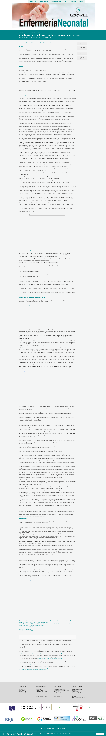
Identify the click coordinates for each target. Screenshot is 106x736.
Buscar (66, 1)
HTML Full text (82, 48)
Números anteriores (44, 1)
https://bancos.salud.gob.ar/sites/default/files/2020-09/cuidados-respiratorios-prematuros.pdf (41, 653)
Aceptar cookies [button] (100, 733)
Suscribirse (73, 1)
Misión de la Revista (22, 690)
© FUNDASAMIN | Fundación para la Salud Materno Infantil (56, 730)
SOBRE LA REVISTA (23, 686)
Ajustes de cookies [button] (91, 733)
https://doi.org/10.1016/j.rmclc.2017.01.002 (65, 642)
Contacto (81, 1)
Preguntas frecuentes (56, 1)
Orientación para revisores (59, 699)
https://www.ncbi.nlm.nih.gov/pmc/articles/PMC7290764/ (32, 664)
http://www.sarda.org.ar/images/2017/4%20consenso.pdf (50, 658)
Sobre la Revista (22, 689)
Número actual (33, 1)
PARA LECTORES (40, 693)
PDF (81, 43)
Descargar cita (82, 58)
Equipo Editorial (39, 689)
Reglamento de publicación (59, 689)
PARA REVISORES (58, 696)
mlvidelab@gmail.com (32, 626)
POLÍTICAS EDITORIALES (77, 686)
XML (81, 53)
